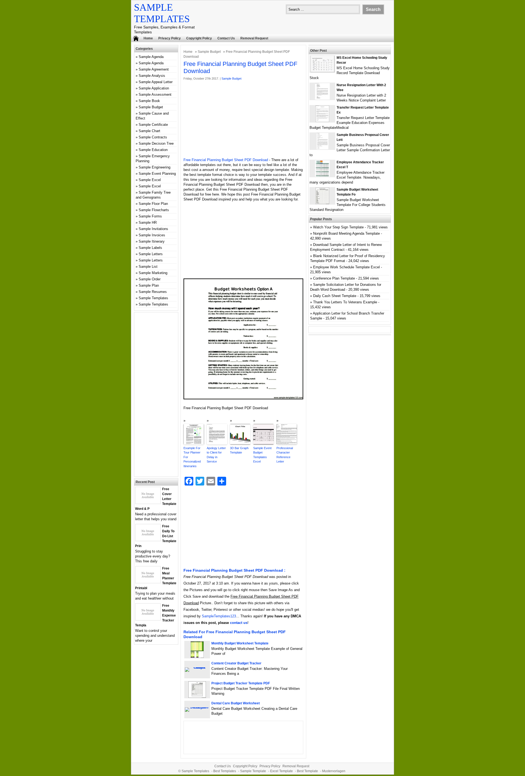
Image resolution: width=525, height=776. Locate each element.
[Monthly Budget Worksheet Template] (197, 657)
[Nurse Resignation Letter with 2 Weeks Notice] (322, 98)
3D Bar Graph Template (239, 450)
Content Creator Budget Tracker (236, 663)
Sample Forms (150, 216)
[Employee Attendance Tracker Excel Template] (322, 175)
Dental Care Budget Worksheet (235, 703)
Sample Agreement (154, 69)
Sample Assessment (155, 94)
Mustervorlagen (333, 771)
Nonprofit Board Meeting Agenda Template (346, 233)
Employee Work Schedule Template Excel (346, 267)
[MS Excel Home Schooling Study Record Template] (322, 71)
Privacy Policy (169, 38)
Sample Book (149, 101)
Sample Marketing (153, 273)
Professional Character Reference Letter (284, 454)
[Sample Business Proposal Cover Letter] (322, 148)
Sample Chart (149, 131)
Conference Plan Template (334, 278)
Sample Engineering (154, 167)
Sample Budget (209, 52)
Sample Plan (149, 285)
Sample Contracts (153, 137)
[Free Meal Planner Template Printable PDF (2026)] (148, 582)
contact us (238, 623)
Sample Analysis (152, 76)
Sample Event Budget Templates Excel (262, 454)
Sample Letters (151, 254)
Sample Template (253, 771)
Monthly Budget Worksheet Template (240, 643)
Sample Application (154, 88)
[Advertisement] (243, 119)
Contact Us (226, 38)
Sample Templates (153, 298)
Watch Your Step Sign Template (338, 227)
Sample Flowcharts (154, 210)
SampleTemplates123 (219, 616)
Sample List (148, 267)
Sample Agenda (151, 57)
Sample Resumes (153, 292)
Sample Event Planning (157, 174)
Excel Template (281, 771)
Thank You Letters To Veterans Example (345, 302)
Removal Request (254, 38)
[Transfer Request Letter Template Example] (322, 121)
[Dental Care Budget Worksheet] (197, 707)
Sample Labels (150, 248)
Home (148, 38)
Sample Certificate (153, 125)
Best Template (307, 771)
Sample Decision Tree (156, 143)
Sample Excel (150, 180)
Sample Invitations (153, 229)
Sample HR (148, 222)
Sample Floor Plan (153, 204)
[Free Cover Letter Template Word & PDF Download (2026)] (148, 502)
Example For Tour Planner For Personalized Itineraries (192, 457)
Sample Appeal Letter (156, 82)
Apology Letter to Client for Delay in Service (216, 454)
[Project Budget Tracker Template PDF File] (197, 696)
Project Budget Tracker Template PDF (240, 683)
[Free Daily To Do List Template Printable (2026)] (148, 539)
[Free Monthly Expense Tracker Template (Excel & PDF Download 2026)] (148, 619)
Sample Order (150, 279)
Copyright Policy (199, 38)
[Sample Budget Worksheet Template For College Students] (322, 203)
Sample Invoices (152, 235)
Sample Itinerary (152, 241)
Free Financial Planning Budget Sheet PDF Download (225, 160)
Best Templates (224, 771)
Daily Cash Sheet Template (334, 296)
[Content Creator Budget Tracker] (197, 667)
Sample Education (153, 150)
